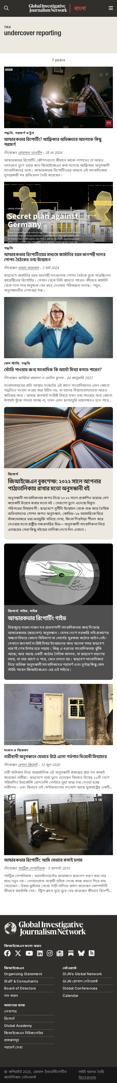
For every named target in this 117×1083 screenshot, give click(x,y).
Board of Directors (20, 988)
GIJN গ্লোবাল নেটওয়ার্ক (80, 981)
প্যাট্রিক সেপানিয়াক (31, 868)
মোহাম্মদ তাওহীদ (30, 153)
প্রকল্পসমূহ (11, 1040)
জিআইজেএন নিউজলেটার (23, 1033)
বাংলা (80, 8)
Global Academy (18, 1025)
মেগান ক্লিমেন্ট (28, 765)
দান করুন (11, 995)
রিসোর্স (9, 1018)
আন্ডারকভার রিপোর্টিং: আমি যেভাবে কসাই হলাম (43, 860)
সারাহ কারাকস (28, 268)
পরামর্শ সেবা (13, 1047)
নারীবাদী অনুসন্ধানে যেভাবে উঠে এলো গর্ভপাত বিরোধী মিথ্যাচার (55, 757)
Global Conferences (80, 988)
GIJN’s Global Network (82, 974)
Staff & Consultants (21, 981)
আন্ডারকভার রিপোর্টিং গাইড (37, 619)
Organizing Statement (23, 974)
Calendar (70, 995)
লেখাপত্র (10, 1011)
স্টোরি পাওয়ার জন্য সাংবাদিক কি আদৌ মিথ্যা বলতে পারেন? (53, 370)
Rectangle (87, 1077)
